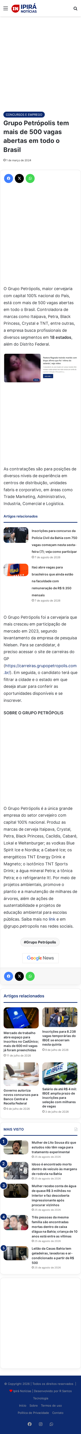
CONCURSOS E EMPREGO (24, 114)
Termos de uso (51, 1405)
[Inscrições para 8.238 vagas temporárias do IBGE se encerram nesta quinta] (59, 1017)
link (51, 919)
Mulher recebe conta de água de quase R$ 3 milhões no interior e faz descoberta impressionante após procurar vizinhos (54, 1195)
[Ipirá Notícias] (24, 8)
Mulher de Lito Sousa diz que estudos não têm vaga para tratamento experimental (54, 1147)
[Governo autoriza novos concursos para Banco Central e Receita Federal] (21, 1074)
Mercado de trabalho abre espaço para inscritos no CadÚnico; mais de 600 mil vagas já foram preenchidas (21, 1041)
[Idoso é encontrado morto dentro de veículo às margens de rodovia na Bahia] (16, 1170)
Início (22, 1405)
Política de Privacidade (33, 1413)
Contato (57, 1413)
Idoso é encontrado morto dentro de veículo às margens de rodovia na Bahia (54, 1169)
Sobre (33, 1405)
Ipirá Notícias (22, 1391)
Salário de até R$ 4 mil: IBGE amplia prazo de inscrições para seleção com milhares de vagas (59, 1097)
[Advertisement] (40, 61)
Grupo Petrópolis (41, 942)
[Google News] (40, 958)
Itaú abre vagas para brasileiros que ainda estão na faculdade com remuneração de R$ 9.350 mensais (52, 581)
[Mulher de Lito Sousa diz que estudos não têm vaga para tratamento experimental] (16, 1147)
